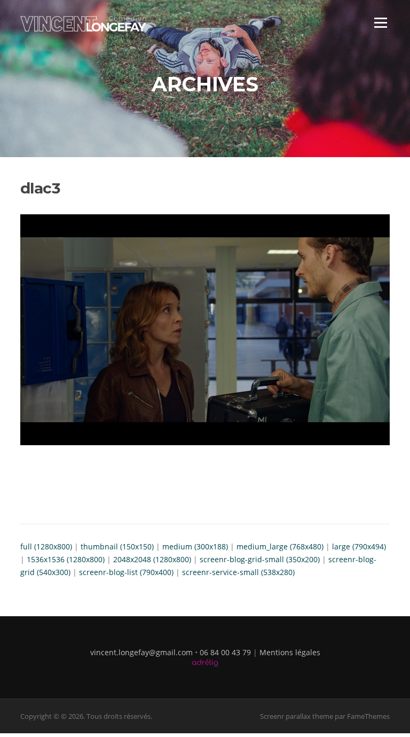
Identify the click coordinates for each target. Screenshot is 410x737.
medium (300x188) (195, 546)
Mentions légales (289, 652)
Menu (380, 23)
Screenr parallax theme (296, 716)
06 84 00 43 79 (225, 652)
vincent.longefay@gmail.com (141, 652)
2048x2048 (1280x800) (152, 559)
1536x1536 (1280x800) (66, 559)
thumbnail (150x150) (117, 546)
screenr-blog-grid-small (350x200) (260, 559)
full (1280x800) (46, 546)
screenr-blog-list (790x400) (126, 572)
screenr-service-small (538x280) (238, 572)
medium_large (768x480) (280, 546)
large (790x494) (359, 546)
